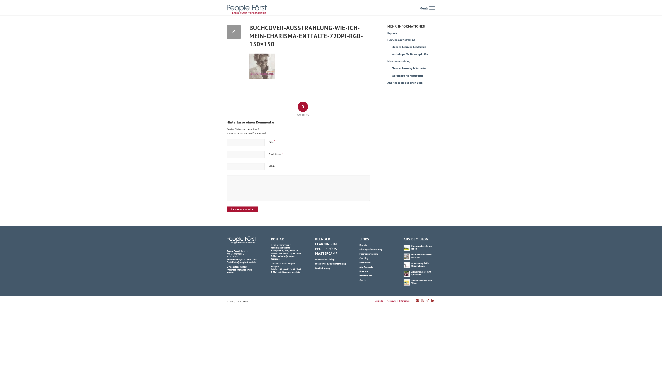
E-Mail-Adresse (276, 154)
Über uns (363, 271)
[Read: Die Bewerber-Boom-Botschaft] (407, 257)
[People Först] (247, 9)
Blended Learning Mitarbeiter (409, 68)
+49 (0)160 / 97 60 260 (288, 250)
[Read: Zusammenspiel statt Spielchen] (407, 274)
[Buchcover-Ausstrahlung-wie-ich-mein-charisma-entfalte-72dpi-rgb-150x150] (234, 32)
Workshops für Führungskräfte (410, 54)
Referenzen (364, 262)
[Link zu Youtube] (422, 302)
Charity (362, 280)
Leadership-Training (324, 259)
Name (272, 141)
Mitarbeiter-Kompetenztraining (330, 263)
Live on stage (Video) (237, 266)
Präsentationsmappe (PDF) (239, 269)
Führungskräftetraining (401, 40)
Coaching (363, 258)
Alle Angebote (366, 267)
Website (272, 166)
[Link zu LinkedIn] (432, 302)
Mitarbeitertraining (398, 61)
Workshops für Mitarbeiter (407, 75)
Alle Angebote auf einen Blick (405, 82)
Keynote (392, 33)
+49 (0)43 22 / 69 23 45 (245, 259)
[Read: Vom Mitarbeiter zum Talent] (407, 282)
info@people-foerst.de (244, 262)
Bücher (230, 272)
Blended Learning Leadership (409, 47)
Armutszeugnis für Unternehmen (420, 264)
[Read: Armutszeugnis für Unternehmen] (407, 265)
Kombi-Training (322, 268)
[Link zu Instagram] (417, 302)
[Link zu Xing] (427, 302)
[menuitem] (431, 7)
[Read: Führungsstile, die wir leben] (407, 248)
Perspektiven (365, 275)
